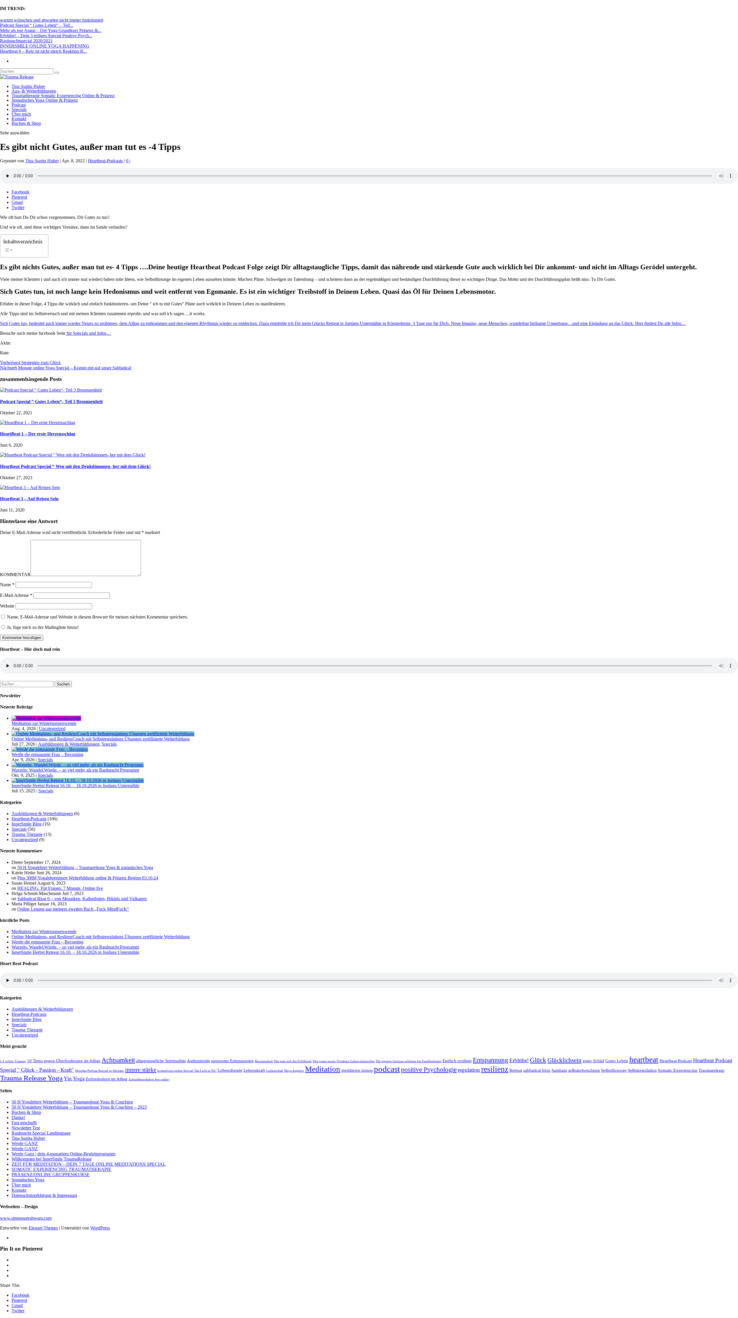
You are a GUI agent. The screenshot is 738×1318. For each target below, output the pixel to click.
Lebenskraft (254, 1070)
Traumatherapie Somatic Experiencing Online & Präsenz (63, 95)
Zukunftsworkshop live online (149, 1079)
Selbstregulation (642, 1070)
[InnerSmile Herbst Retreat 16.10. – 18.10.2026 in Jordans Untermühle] (78, 780)
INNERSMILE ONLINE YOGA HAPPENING (44, 46)
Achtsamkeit (118, 1060)
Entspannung (490, 1060)
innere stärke (140, 1069)
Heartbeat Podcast (676, 1060)
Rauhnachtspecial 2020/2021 (26, 40)
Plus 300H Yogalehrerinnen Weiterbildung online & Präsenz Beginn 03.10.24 (87, 877)
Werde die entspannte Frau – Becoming (47, 754)
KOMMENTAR (15, 574)
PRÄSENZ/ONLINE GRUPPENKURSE (51, 1174)
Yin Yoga (74, 1079)
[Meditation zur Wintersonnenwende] (46, 718)
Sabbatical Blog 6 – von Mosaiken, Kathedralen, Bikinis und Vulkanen (82, 898)
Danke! (18, 1117)
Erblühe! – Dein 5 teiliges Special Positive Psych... (46, 35)
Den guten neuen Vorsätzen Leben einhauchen (344, 1061)
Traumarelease (711, 1070)
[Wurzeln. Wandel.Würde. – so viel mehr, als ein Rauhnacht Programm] (78, 764)
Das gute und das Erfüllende (293, 1061)
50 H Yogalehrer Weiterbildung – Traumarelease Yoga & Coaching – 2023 (79, 1107)
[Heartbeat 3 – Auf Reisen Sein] (30, 487)
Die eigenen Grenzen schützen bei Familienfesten (408, 1061)
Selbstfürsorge (614, 1070)
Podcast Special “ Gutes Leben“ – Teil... (36, 25)
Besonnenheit (264, 1061)
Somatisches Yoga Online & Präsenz (45, 100)
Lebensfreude (230, 1070)
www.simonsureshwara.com (26, 1218)
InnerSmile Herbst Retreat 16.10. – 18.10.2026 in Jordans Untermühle (75, 785)
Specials (19, 109)
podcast (387, 1068)
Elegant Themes (43, 1227)
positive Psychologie (429, 1069)
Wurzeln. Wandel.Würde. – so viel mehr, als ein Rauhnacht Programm (75, 770)
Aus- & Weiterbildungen (34, 91)
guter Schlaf (593, 1060)
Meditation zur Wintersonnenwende (44, 723)
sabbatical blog (536, 1070)
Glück (538, 1060)
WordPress (100, 1227)
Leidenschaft (274, 1070)
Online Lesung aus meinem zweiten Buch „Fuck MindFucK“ (73, 909)
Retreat (515, 1070)
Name (7, 584)
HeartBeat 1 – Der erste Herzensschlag (37, 433)
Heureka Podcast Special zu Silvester (99, 1070)
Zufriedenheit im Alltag (106, 1078)
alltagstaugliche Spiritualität (161, 1060)
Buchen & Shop (26, 123)
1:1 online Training (13, 1061)
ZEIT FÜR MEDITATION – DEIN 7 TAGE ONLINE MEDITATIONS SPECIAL (89, 1164)
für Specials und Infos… (88, 333)
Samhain (559, 1070)
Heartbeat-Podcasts (105, 160)
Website (7, 605)
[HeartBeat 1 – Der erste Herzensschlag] (37, 422)
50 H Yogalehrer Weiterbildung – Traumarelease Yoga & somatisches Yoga (85, 867)
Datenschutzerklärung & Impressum (44, 1195)
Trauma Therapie (27, 834)
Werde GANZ (25, 1143)
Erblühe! (519, 1060)
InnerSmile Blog (27, 823)
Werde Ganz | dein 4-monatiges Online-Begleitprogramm (63, 1153)
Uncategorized (52, 728)
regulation (469, 1070)
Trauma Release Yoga (31, 1078)
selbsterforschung (584, 1070)
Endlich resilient (457, 1060)
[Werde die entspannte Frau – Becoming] (50, 749)
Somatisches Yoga (28, 1179)
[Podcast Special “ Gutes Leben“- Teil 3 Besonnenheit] (51, 390)
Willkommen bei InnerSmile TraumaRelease (52, 1159)
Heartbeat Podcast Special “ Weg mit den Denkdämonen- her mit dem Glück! (75, 466)
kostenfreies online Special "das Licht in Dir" (187, 1070)
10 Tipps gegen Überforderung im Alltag (63, 1060)
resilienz (494, 1069)
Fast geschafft (24, 1122)
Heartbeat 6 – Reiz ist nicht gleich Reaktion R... (43, 51)
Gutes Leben (616, 1060)
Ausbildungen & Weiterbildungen (68, 744)
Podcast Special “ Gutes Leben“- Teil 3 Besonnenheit (51, 401)
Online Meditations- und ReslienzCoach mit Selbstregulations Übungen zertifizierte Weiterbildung (101, 738)
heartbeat (643, 1059)
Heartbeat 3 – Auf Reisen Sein (29, 498)
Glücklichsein (564, 1060)
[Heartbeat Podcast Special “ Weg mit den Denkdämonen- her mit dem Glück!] (72, 454)
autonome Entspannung (232, 1060)
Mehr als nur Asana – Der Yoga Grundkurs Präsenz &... (50, 30)
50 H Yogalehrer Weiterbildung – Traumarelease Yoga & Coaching (72, 1101)
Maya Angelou (294, 1070)
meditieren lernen (357, 1070)
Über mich (21, 114)
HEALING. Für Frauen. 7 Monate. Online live (60, 888)
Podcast (19, 104)
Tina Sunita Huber (28, 86)
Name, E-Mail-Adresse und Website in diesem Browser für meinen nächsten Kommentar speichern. (97, 616)
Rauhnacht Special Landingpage (41, 1133)
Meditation (322, 1069)
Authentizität (198, 1060)
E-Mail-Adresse (16, 595)
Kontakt (19, 118)
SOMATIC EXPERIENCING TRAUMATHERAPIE (61, 1169)
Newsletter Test (26, 1127)
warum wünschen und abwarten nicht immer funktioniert (51, 20)
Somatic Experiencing (677, 1070)
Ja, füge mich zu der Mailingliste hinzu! (42, 627)
